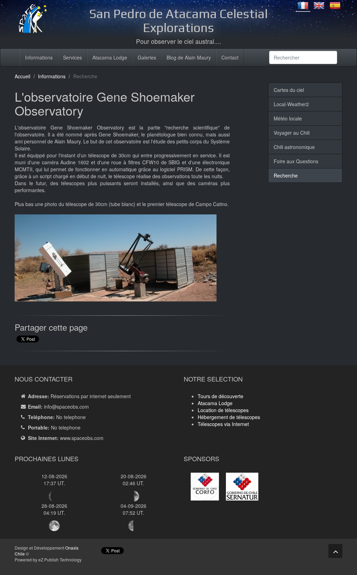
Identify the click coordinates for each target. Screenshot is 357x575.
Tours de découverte (220, 396)
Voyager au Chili (292, 132)
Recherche (286, 175)
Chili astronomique (294, 146)
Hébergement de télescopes (229, 416)
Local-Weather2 (291, 104)
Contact (229, 57)
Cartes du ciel (289, 89)
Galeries (147, 57)
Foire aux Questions (296, 161)
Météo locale (288, 118)
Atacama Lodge (109, 57)
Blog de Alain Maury (189, 57)
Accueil (22, 76)
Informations (39, 57)
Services (72, 57)
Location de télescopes (223, 410)
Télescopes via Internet (223, 423)
